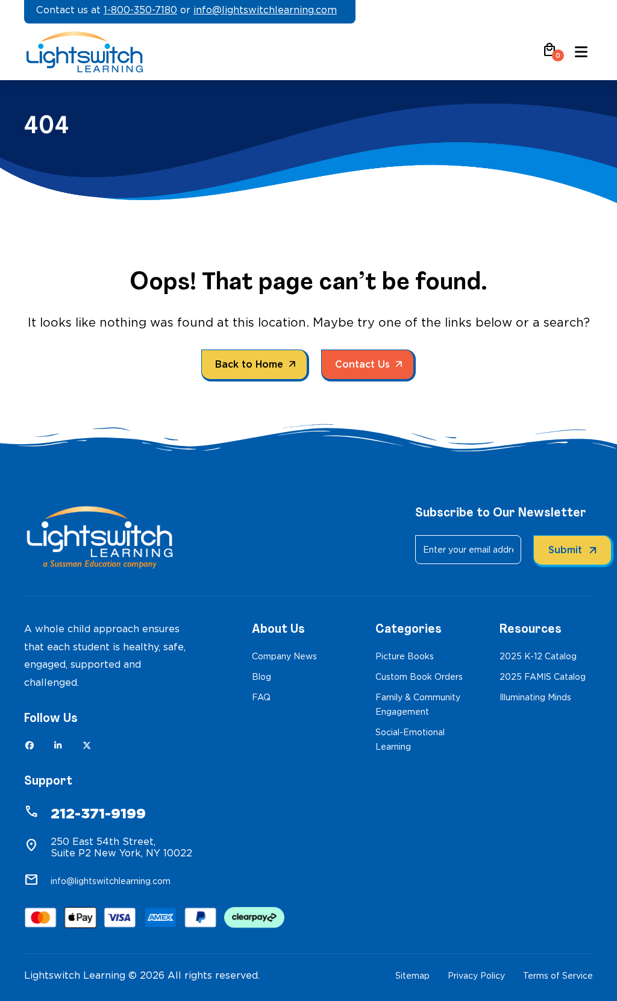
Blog (261, 677)
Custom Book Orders (419, 677)
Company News (284, 656)
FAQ (261, 697)
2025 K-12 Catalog (538, 656)
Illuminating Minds (535, 697)
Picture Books (404, 656)
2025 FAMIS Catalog (543, 677)
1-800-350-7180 (140, 10)
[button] (549, 54)
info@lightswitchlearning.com (265, 10)
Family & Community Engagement (417, 704)
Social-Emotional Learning (410, 739)
